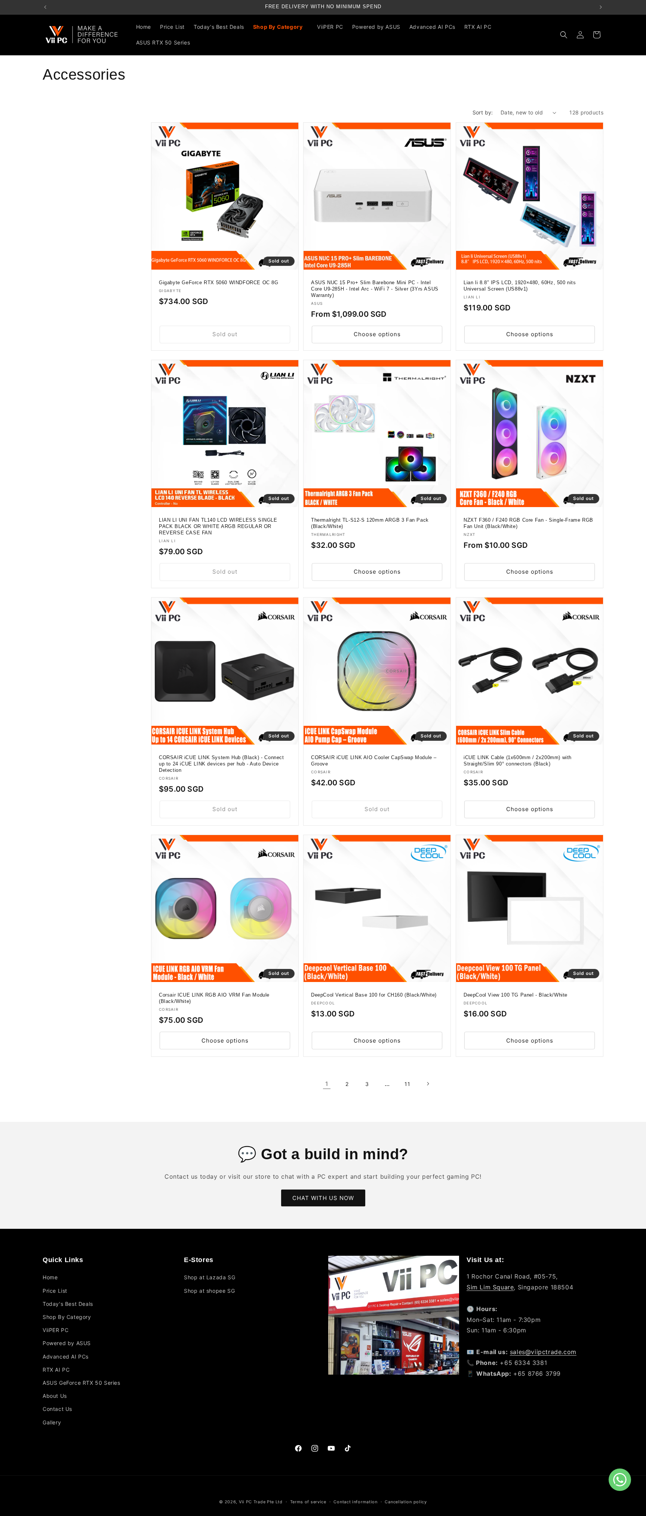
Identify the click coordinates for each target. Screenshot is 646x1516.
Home (50, 1277)
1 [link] (326, 1083)
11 (407, 1084)
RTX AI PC (56, 1369)
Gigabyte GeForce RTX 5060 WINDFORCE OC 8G (219, 283)
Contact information (355, 1501)
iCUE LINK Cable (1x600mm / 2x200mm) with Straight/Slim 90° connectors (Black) (518, 761)
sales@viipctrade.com (543, 1352)
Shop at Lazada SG (209, 1277)
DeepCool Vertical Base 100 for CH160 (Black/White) (374, 995)
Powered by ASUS (67, 1343)
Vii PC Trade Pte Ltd (261, 1501)
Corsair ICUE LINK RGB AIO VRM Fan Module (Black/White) (214, 998)
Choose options (377, 334)
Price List (55, 1291)
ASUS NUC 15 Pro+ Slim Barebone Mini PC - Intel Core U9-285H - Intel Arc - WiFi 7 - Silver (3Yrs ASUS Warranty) (375, 289)
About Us (55, 1396)
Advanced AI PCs (66, 1356)
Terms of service (308, 1501)
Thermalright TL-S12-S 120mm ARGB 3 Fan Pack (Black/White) (370, 524)
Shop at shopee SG (209, 1291)
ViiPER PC (55, 1330)
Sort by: (483, 112)
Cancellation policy (406, 1501)
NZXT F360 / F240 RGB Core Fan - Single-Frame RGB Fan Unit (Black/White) (528, 524)
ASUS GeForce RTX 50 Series (81, 1383)
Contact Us (57, 1409)
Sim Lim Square (490, 1287)
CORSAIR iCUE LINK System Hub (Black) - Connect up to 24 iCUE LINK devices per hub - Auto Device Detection (221, 764)
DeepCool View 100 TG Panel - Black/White (515, 995)
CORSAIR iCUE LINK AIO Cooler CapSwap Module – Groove (374, 761)
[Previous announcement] (45, 7)
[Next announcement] (601, 7)
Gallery (52, 1422)
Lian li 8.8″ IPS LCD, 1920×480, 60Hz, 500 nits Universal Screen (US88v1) (520, 286)
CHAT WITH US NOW (323, 1198)
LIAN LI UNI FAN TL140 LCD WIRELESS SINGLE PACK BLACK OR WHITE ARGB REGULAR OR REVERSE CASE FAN (218, 527)
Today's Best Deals (68, 1304)
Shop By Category (67, 1317)
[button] (281, 27)
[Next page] (427, 1083)
